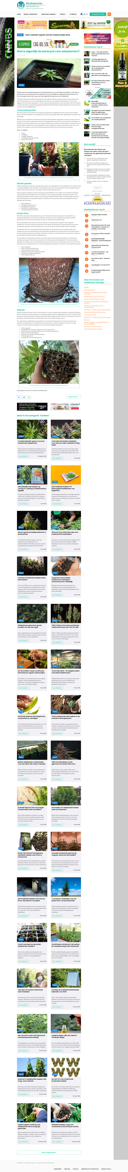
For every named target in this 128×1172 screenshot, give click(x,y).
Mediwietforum (32, 6)
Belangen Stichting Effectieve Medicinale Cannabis (96, 302)
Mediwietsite (34, 3)
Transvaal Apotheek (90, 315)
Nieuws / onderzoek (30, 14)
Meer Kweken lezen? (49, 1153)
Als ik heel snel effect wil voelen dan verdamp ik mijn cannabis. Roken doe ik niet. (98, 164)
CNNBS (86, 287)
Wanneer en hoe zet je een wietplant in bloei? (43, 35)
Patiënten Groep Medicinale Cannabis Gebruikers (95, 293)
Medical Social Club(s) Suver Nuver (94, 296)
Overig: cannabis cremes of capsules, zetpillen (97, 182)
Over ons (67, 1169)
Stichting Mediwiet (89, 290)
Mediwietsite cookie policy (90, 1169)
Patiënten (73, 14)
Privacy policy (106, 1169)
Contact (76, 1169)
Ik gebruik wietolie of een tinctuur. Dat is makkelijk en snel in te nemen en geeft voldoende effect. (99, 170)
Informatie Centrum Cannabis (93, 326)
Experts (62, 14)
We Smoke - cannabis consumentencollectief (97, 310)
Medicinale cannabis (48, 14)
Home (19, 14)
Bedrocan (87, 320)
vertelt (42, 177)
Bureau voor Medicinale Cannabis (94, 299)
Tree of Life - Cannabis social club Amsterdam (97, 317)
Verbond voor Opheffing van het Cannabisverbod (93, 306)
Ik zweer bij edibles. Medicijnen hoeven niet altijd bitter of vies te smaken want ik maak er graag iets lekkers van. (99, 176)
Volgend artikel (73, 397)
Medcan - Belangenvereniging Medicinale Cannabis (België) (96, 323)
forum (98, 14)
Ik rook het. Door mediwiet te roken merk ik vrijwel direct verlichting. (97, 159)
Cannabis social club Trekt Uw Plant (94, 312)
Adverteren (57, 1169)
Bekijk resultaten (97, 191)
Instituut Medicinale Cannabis (93, 329)
